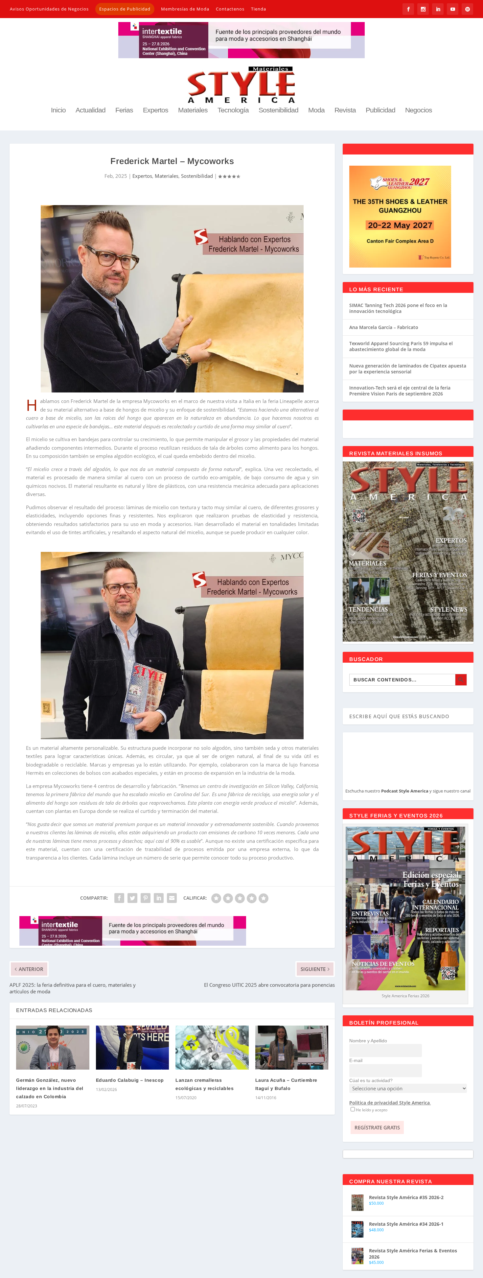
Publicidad (380, 110)
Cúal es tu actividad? (371, 1080)
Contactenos (230, 9)
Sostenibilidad (278, 110)
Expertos (155, 110)
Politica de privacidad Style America (389, 1103)
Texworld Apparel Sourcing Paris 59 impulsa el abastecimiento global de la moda (401, 346)
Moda (316, 110)
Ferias (124, 110)
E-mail (355, 1060)
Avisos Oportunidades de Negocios (49, 9)
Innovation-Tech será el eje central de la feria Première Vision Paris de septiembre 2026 (399, 391)
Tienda (258, 9)
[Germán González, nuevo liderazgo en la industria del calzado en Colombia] (52, 1047)
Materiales (193, 110)
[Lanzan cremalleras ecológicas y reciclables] (211, 1047)
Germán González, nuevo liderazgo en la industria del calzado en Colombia (49, 1088)
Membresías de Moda (185, 9)
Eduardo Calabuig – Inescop (130, 1080)
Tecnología (233, 110)
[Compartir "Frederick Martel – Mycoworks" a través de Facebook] (119, 898)
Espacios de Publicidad (124, 9)
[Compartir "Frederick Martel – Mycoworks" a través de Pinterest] (145, 898)
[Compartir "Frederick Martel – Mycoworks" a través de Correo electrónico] (171, 898)
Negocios (418, 110)
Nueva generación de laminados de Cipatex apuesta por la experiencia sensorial (407, 369)
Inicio (58, 110)
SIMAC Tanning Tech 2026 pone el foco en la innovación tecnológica (398, 308)
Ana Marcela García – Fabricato (383, 327)
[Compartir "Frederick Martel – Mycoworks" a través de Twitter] (132, 898)
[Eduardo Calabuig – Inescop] (132, 1047)
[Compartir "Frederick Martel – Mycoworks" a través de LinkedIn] (158, 898)
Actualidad (90, 110)
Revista (345, 110)
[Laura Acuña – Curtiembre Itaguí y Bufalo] (291, 1047)
